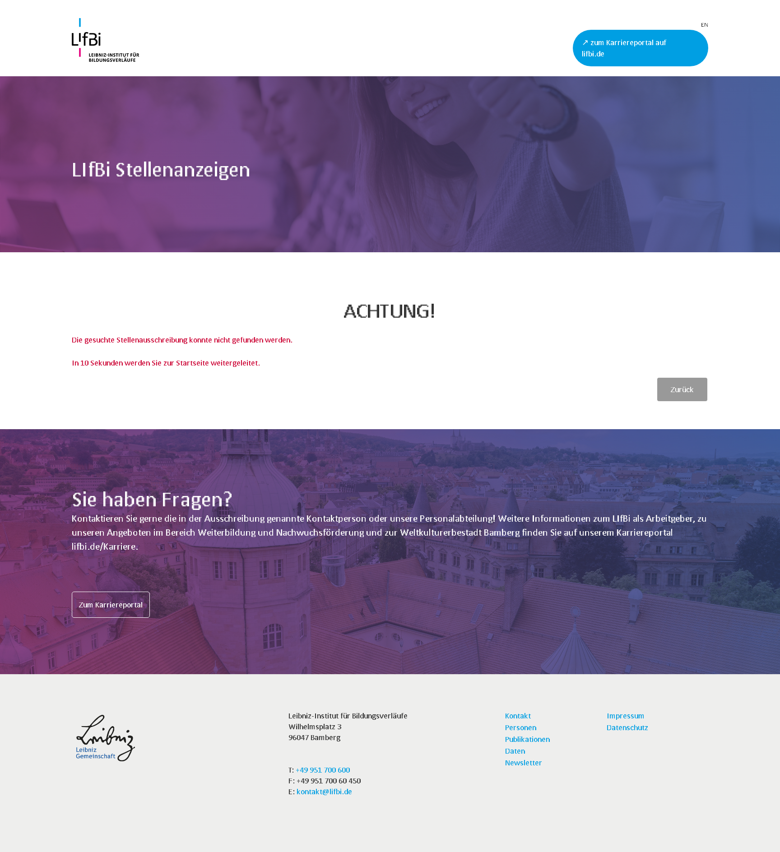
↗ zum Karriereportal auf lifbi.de (624, 48)
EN (704, 24)
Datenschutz (627, 727)
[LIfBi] (105, 59)
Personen (520, 727)
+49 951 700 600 (323, 769)
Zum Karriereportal (111, 604)
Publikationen (527, 739)
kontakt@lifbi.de (324, 791)
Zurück (682, 389)
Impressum (626, 715)
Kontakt (518, 715)
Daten (515, 750)
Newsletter (523, 762)
